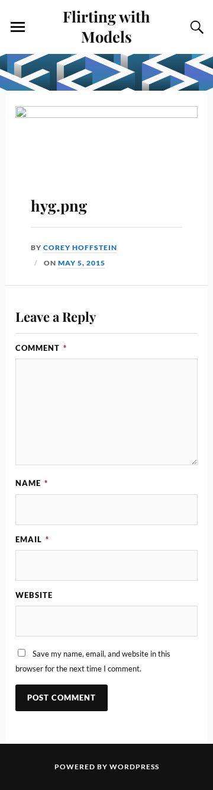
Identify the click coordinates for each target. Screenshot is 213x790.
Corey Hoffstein (80, 247)
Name (31, 483)
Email (32, 539)
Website (34, 595)
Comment (41, 348)
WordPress (134, 766)
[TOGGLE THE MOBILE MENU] (18, 27)
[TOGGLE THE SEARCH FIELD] (195, 27)
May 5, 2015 (81, 262)
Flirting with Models (106, 26)
